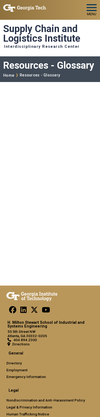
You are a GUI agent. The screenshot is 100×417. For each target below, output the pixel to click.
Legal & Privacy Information (29, 407)
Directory (14, 363)
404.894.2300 (25, 340)
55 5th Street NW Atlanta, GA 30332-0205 (27, 333)
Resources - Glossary (40, 75)
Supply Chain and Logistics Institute (41, 34)
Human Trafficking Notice (27, 414)
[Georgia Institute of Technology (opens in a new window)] (25, 7)
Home (8, 75)
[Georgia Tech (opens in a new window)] (31, 295)
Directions (21, 344)
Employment (16, 370)
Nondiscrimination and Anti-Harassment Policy (45, 400)
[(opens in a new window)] (12, 311)
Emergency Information (26, 377)
